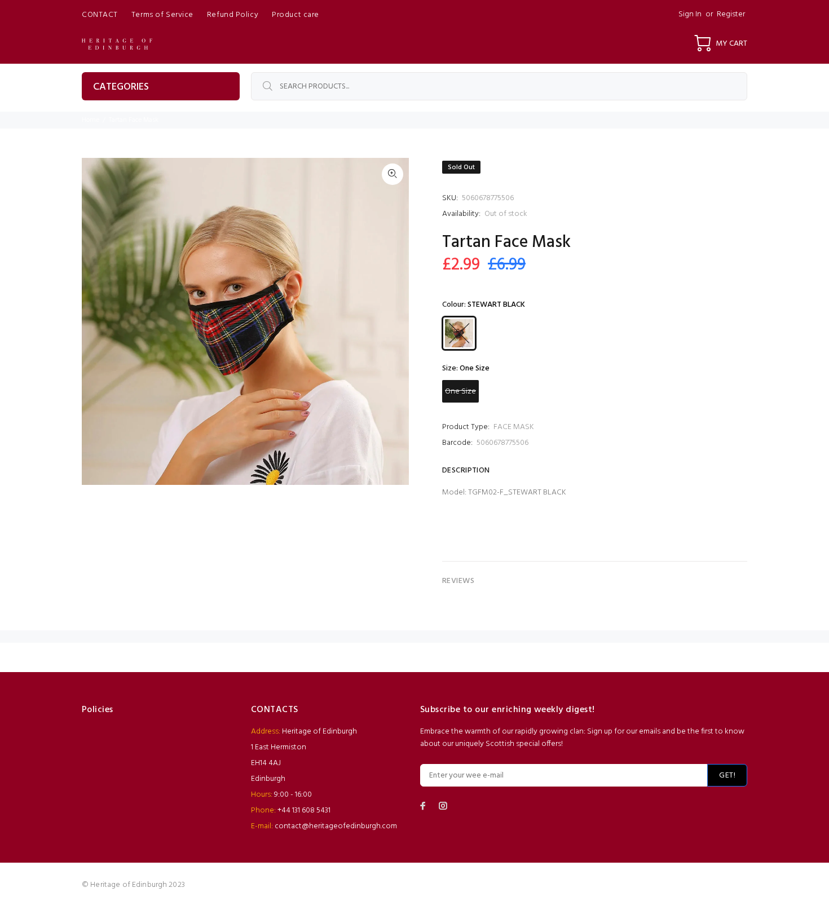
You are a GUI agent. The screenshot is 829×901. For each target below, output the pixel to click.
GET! (727, 775)
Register (731, 14)
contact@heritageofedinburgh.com (336, 826)
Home (90, 120)
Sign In (690, 14)
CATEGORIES (121, 87)
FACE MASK (513, 427)
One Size (460, 391)
